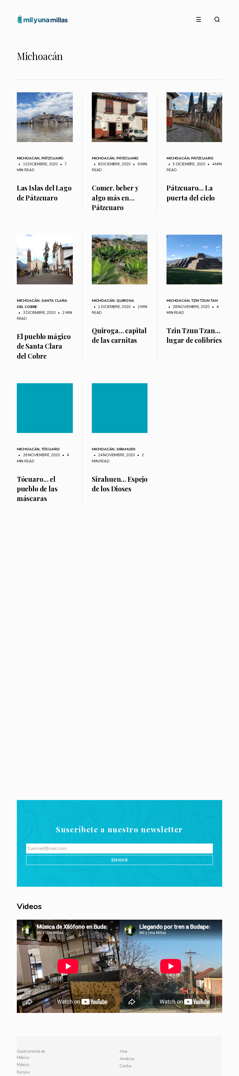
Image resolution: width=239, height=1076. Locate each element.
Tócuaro (50, 449)
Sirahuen (125, 449)
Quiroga (125, 300)
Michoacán (28, 158)
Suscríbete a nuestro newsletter (119, 936)
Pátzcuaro (52, 158)
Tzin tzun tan (204, 300)
